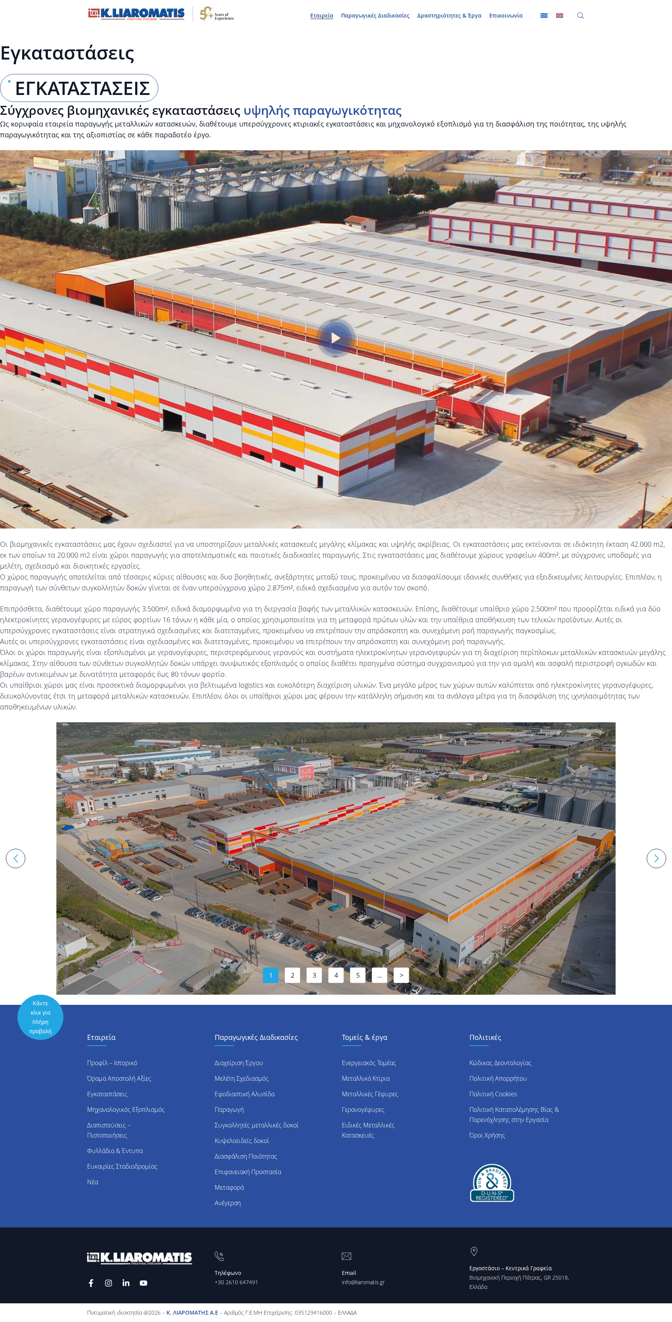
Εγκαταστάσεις (107, 1094)
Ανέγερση (228, 1203)
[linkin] (127, 1283)
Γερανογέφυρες (363, 1109)
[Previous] (15, 858)
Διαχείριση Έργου (239, 1063)
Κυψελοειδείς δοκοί (242, 1140)
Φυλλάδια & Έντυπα (115, 1150)
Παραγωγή (229, 1109)
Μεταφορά (229, 1187)
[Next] (656, 858)
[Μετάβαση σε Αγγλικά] (559, 15)
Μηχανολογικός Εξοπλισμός (126, 1109)
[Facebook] (92, 1283)
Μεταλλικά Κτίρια (366, 1078)
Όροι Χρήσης (487, 1135)
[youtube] (144, 1283)
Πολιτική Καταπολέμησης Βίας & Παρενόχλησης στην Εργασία (514, 1114)
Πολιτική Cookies (493, 1094)
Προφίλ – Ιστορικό (112, 1063)
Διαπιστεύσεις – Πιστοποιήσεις (109, 1130)
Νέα (92, 1182)
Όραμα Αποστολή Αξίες (119, 1078)
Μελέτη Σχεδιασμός (242, 1078)
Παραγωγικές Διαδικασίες (375, 15)
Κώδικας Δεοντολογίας (500, 1063)
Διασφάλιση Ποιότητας (246, 1156)
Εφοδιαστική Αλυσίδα (245, 1094)
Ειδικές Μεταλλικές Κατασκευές (368, 1130)
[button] (336, 339)
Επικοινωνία (506, 15)
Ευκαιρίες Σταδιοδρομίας (122, 1166)
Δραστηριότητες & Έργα (449, 15)
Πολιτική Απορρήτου (498, 1078)
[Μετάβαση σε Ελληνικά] (544, 15)
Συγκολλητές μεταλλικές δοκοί (257, 1125)
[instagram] (109, 1283)
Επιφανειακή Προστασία (248, 1172)
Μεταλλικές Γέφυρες (370, 1094)
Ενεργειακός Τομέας (369, 1063)
